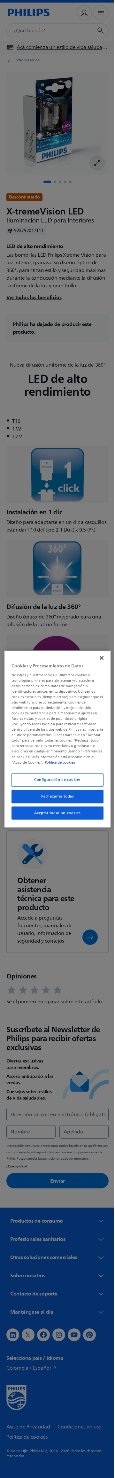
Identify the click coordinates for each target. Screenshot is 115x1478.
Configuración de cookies (55, 782)
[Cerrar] (98, 655)
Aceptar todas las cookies (55, 816)
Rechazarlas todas (55, 799)
